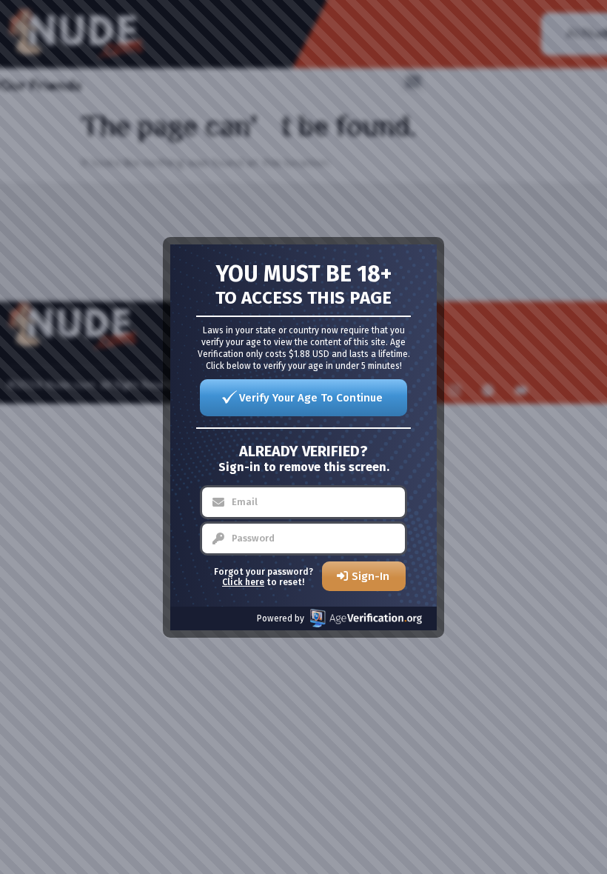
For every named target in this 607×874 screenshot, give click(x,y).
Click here (243, 582)
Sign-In (370, 576)
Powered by (280, 618)
